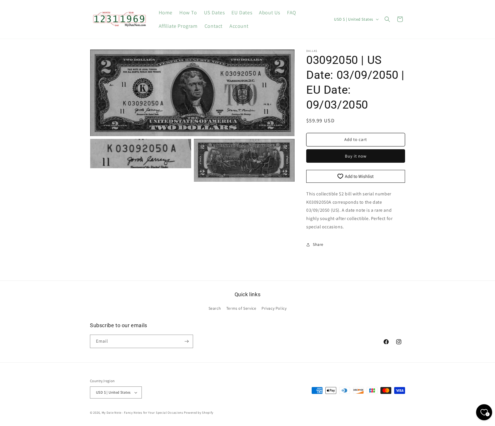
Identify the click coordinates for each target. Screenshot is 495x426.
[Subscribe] (186, 341)
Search (215, 308)
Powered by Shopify (198, 413)
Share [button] (318, 244)
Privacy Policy (274, 308)
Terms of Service (241, 308)
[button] (387, 19)
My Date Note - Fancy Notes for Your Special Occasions (142, 413)
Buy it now (356, 156)
